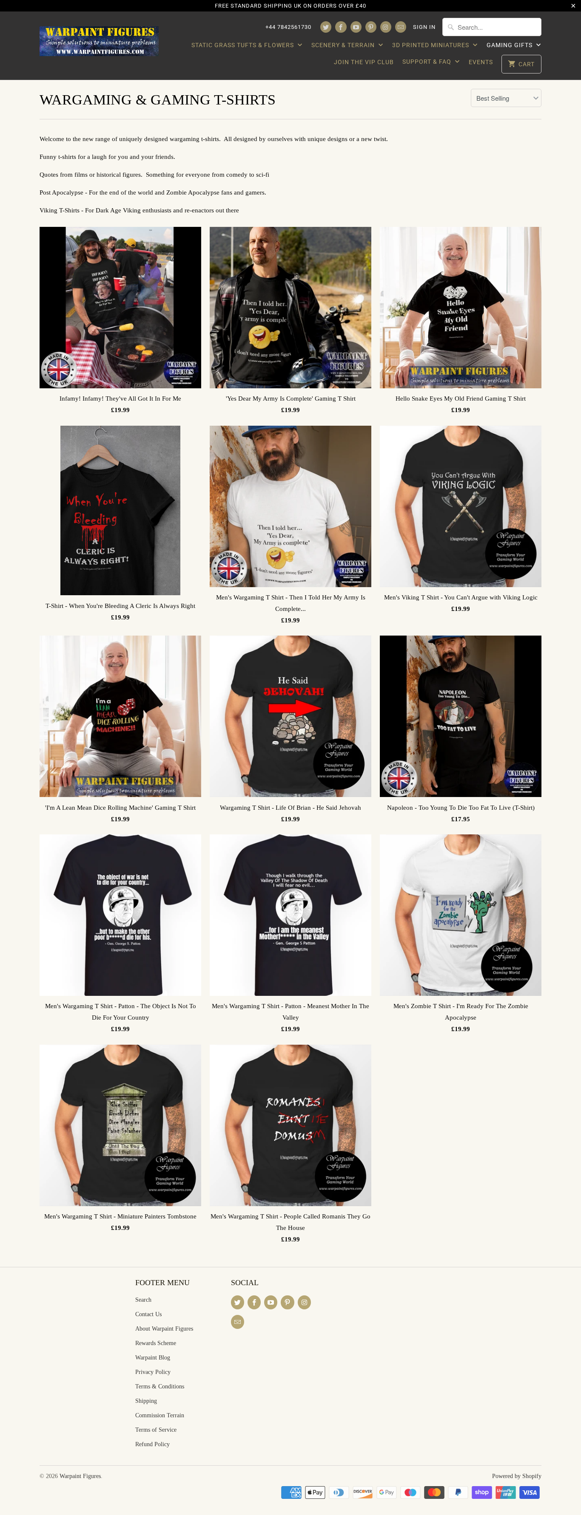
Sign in (424, 27)
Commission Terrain (159, 1415)
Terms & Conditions (159, 1386)
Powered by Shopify (516, 1476)
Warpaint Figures (80, 1476)
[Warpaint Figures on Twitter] (325, 27)
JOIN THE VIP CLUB (364, 62)
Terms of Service (156, 1430)
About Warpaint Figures (164, 1329)
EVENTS (481, 62)
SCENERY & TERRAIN (343, 45)
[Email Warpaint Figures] (400, 27)
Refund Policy (152, 1444)
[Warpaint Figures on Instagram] (385, 27)
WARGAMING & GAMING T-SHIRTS (158, 99)
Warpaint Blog (152, 1357)
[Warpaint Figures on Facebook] (340, 27)
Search (143, 1300)
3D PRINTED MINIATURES (431, 45)
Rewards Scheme (155, 1343)
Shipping (146, 1401)
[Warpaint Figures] (99, 39)
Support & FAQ (427, 61)
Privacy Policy (153, 1372)
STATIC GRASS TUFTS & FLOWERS (243, 45)
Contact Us (148, 1314)
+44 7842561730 (288, 27)
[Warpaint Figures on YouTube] (356, 27)
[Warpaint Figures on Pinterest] (370, 27)
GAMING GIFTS (510, 45)
